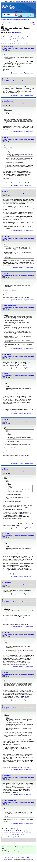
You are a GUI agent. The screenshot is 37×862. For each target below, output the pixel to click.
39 (6, 43)
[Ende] (27, 43)
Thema (24, 19)
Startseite (3, 19)
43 (14, 43)
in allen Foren (23, 39)
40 (8, 43)
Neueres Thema (7, 837)
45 (18, 43)
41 (10, 43)
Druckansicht (19, 840)
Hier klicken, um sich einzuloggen (11, 851)
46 (20, 43)
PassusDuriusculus (10, 305)
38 (4, 43)
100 (18, 39)
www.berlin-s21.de (8, 574)
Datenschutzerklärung (18, 857)
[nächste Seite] (24, 43)
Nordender (7, 775)
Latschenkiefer (8, 101)
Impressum (8, 857)
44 (16, 43)
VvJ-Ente (7, 79)
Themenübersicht (15, 36)
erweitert (33, 24)
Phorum (10, 859)
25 (13, 39)
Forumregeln (28, 857)
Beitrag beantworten (18, 73)
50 (15, 39)
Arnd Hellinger (16, 32)
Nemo (6, 137)
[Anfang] (15, 41)
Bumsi (6, 373)
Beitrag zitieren (29, 73)
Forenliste (5, 36)
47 (22, 43)
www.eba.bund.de (25, 697)
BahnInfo (31, 859)
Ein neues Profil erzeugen (29, 1)
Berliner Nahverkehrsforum (14, 19)
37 (1, 43)
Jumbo (6, 672)
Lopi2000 (7, 236)
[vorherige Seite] (17, 41)
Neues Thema (27, 36)
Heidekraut (7, 354)
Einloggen (17, 1)
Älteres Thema (18, 837)
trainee (6, 191)
